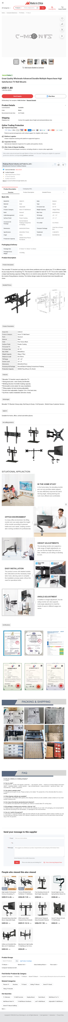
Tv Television (6, 997)
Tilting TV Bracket (8, 988)
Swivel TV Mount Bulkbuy (10, 1005)
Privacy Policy (60, 1015)
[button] (60, 192)
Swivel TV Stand (47, 984)
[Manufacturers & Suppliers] (34, 3)
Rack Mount (41, 997)
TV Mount (28, 12)
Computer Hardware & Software (10, 968)
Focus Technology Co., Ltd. (22, 1015)
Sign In (4, 181)
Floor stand (53, 964)
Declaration (52, 1015)
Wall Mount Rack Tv (8, 1001)
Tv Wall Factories (18, 997)
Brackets (15, 984)
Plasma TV (6, 984)
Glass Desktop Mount (40, 964)
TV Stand (23, 984)
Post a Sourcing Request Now (53, 862)
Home (3, 12)
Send (17, 862)
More (3, 1009)
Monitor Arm (21, 964)
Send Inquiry (17, 96)
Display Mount (31, 997)
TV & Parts (21, 12)
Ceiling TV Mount (34, 984)
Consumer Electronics (12, 12)
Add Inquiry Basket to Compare (34, 68)
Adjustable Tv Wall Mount (56, 1001)
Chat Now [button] (52, 96)
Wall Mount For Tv (54, 997)
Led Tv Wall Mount (40, 1001)
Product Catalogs (27, 961)
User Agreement (44, 1015)
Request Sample (31, 100)
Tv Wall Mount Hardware (24, 1001)
